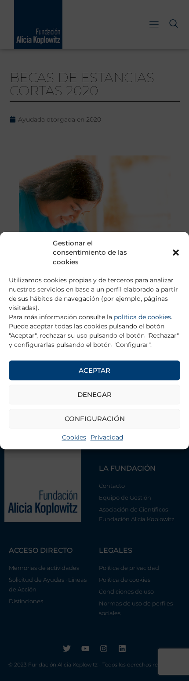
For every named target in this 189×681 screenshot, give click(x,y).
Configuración (95, 418)
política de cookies (142, 317)
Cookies (74, 437)
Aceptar (94, 370)
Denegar (94, 394)
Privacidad (107, 437)
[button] (175, 253)
